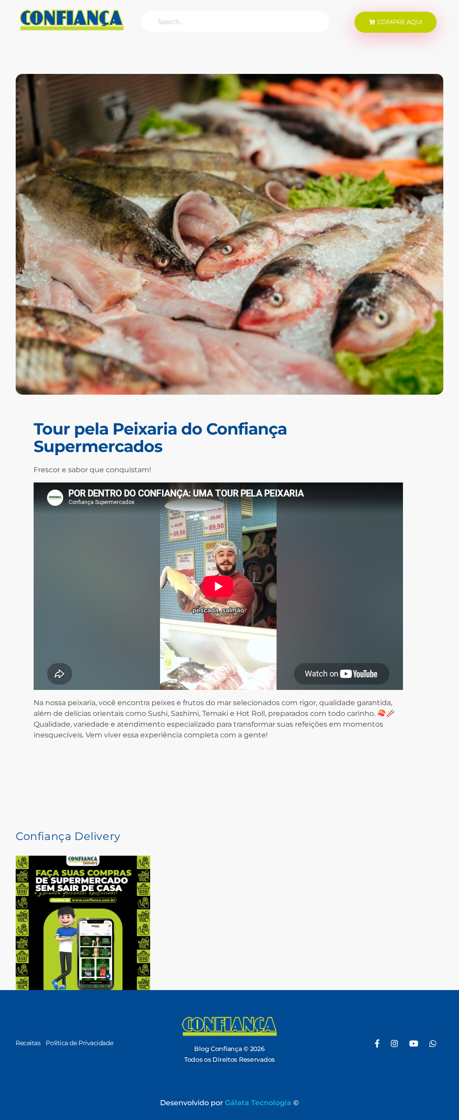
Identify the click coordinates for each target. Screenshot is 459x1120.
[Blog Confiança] (72, 20)
